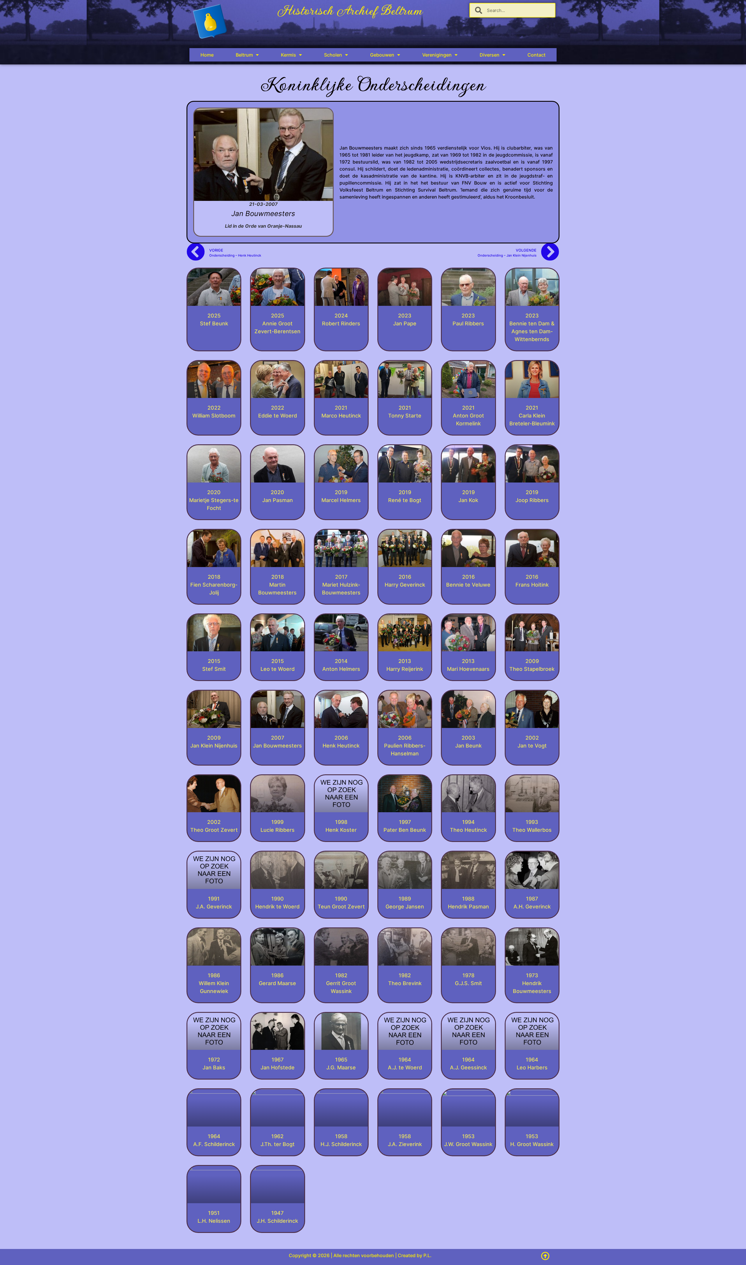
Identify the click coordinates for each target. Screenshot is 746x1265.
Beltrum (244, 55)
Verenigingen (437, 55)
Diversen (489, 55)
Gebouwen (382, 55)
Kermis (288, 55)
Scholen (333, 55)
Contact (536, 55)
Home (207, 55)
